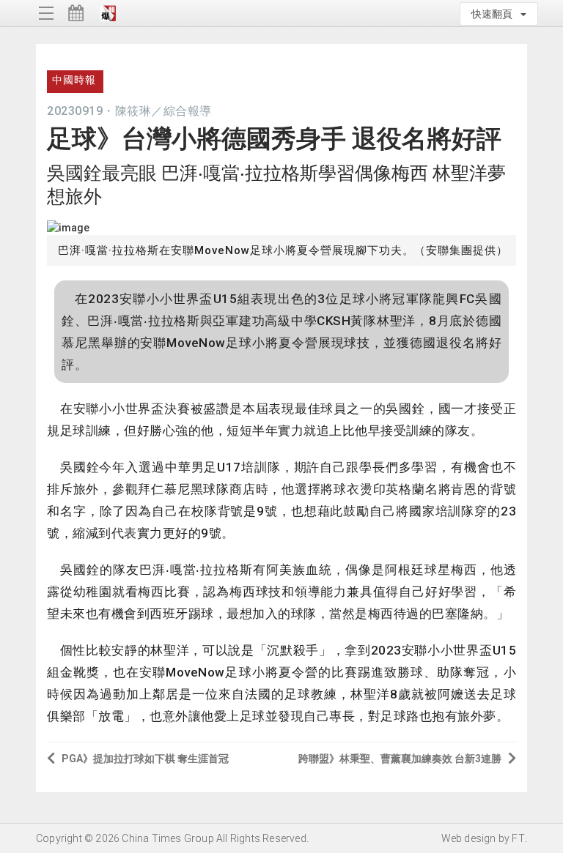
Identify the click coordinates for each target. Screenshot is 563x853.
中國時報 (74, 80)
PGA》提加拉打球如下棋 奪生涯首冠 (145, 758)
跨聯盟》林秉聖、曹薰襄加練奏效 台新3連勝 (399, 758)
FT (518, 838)
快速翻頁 (495, 14)
